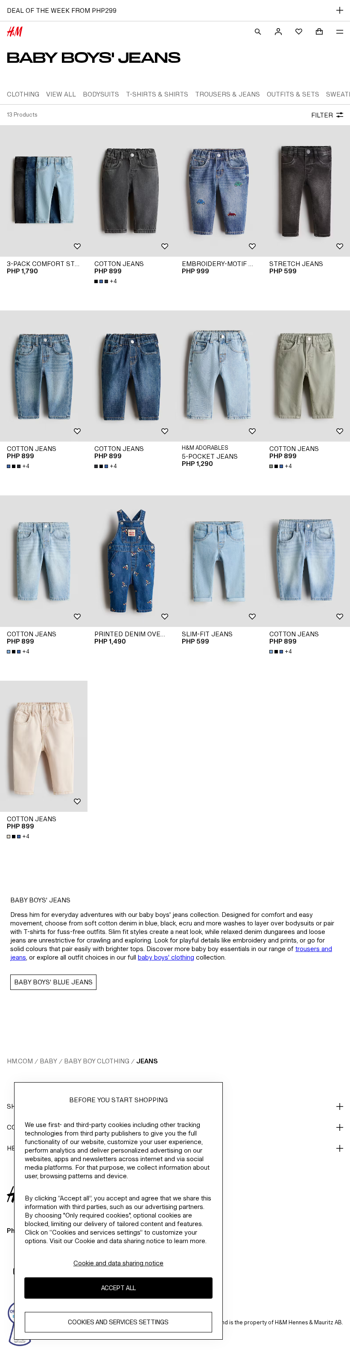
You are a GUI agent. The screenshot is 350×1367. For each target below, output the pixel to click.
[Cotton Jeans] (131, 191)
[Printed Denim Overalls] (131, 561)
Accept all (118, 1287)
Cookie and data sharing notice (118, 1263)
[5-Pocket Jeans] (218, 376)
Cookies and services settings (118, 1322)
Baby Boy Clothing (96, 1061)
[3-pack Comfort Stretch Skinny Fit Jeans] (44, 191)
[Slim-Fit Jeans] (218, 561)
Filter (322, 115)
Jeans (147, 1061)
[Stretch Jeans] (306, 191)
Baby (48, 1061)
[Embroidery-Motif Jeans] (218, 191)
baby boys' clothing (166, 957)
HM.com (20, 1061)
